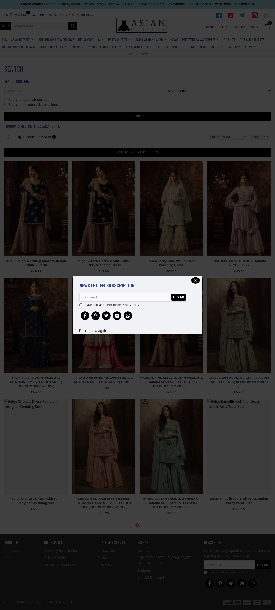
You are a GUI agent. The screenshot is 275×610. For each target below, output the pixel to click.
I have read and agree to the (111, 305)
